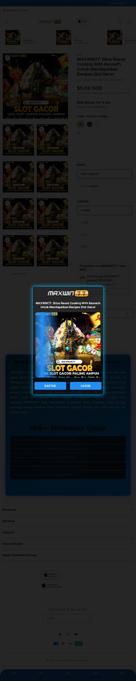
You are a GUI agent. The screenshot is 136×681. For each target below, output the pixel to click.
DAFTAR (50, 386)
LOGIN (86, 386)
